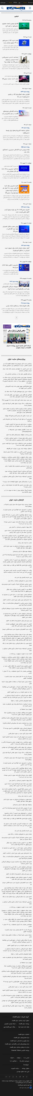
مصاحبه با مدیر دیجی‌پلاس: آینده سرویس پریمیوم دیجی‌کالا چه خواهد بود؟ (10, 59)
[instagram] (26, 1076)
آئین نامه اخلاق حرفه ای (23, 1072)
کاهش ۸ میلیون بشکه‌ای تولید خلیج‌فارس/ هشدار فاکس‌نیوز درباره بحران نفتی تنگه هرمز (19, 625)
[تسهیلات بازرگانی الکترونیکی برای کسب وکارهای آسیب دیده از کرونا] (23, 284)
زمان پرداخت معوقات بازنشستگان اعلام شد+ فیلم (19, 435)
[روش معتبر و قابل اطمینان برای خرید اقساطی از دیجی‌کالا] (23, 229)
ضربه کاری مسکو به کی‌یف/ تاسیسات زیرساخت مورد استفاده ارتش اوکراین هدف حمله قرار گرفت (18, 472)
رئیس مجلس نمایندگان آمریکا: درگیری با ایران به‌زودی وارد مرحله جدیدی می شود (17, 585)
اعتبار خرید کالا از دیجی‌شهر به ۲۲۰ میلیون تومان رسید (10, 41)
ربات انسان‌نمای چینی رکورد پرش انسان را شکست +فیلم (17, 600)
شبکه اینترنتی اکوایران (9, 1024)
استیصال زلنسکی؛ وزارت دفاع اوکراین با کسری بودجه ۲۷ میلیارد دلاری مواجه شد (17, 729)
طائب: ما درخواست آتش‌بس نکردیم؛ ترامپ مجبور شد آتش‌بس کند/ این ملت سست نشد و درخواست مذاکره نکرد (18, 572)
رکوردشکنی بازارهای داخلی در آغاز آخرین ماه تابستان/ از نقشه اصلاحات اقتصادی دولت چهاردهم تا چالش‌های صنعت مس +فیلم (17, 615)
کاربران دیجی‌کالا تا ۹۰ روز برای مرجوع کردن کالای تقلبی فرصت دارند (16, 211)
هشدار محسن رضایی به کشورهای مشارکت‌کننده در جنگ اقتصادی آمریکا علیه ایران (17, 604)
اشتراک (12, 1058)
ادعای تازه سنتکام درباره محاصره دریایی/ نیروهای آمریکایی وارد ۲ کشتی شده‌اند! (17, 609)
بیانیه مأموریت (15, 1068)
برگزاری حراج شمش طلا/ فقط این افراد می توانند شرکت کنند (17, 566)
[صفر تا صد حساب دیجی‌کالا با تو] (23, 78)
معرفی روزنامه (25, 1068)
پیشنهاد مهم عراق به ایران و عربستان (22, 551)
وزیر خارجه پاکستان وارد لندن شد (23, 577)
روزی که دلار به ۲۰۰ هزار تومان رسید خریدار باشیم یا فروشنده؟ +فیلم (18, 677)
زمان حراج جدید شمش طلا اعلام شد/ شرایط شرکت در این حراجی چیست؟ (17, 486)
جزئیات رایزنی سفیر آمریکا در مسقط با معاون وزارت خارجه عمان (17, 682)
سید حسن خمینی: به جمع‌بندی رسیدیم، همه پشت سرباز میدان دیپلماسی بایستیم (17, 370)
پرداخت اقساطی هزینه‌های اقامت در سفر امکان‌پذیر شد (10, 112)
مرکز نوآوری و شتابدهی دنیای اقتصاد (19, 1041)
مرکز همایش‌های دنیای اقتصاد (21, 1038)
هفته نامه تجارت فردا (23, 1027)
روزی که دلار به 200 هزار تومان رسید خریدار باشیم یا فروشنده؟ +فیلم (18, 931)
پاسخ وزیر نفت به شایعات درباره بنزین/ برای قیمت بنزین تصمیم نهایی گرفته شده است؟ (17, 444)
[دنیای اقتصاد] (15, 8)
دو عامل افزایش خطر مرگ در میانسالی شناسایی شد (18, 374)
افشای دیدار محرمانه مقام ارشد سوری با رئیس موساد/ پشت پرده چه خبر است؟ (18, 523)
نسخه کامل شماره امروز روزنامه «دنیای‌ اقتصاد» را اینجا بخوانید (19, 347)
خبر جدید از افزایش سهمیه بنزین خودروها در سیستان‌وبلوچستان (20, 430)
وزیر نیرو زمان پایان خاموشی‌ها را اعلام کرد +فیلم (19, 621)
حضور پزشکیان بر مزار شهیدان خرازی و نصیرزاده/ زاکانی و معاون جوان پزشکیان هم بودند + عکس (17, 743)
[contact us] (9, 1076)
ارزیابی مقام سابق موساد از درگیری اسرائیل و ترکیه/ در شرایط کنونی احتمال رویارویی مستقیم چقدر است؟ (18, 439)
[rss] (16, 1076)
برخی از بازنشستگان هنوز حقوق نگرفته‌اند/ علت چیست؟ (17, 482)
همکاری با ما (13, 1061)
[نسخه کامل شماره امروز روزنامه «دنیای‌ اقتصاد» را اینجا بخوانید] (16, 333)
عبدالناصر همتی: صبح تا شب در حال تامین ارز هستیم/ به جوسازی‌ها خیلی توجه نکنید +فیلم (17, 595)
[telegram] (20, 1076)
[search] (2, 8)
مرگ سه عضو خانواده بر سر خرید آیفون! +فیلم (19, 692)
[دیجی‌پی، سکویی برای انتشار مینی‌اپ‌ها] (23, 267)
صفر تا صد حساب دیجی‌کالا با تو (10, 80)
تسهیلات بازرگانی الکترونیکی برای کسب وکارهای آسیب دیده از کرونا (15, 288)
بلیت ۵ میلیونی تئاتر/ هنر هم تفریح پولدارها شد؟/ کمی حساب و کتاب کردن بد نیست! (17, 556)
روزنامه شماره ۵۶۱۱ (25, 128)
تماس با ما (26, 1058)
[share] (13, 1076)
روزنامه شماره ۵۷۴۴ (25, 92)
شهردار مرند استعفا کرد (26, 709)
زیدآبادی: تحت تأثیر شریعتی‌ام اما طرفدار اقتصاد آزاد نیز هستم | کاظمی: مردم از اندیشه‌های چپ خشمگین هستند (17, 365)
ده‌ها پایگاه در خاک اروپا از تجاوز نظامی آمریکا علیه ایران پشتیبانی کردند (17, 404)
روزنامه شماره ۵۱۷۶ (25, 245)
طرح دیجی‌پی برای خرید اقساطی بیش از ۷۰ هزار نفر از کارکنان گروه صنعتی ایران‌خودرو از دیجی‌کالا (10, 189)
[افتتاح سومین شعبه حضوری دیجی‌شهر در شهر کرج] (23, 25)
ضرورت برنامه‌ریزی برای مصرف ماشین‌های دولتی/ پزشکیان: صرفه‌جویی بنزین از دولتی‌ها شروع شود (16, 719)
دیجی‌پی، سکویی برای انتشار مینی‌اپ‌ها (10, 266)
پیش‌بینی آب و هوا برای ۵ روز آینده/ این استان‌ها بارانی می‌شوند (17, 420)
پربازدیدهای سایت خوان (16, 359)
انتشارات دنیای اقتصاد (23, 1034)
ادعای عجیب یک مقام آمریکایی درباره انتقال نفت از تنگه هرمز (17, 644)
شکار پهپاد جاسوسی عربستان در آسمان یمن (20, 527)
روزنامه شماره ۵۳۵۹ (25, 207)
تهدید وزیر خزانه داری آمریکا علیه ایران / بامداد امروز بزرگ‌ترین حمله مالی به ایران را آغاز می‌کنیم (18, 531)
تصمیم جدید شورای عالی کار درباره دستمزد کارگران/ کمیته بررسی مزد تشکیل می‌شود (17, 738)
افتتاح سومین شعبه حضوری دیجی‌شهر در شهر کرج (10, 25)
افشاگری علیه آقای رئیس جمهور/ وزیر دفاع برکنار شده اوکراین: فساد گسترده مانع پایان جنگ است (18, 396)
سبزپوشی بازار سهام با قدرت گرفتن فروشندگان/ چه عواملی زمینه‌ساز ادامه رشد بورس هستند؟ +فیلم (17, 748)
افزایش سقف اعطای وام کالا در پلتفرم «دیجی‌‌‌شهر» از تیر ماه (18, 95)
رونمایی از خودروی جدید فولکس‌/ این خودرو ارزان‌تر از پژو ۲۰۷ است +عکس (17, 510)
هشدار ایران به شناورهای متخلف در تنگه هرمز (20, 581)
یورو (16, 2)
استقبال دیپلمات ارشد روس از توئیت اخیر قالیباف (19, 449)
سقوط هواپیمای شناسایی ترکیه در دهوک (21, 701)
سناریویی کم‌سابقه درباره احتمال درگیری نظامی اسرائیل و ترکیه (17, 477)
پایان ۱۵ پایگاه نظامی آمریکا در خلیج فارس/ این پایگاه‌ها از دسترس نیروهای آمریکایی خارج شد (17, 688)
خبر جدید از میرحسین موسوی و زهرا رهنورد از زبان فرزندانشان (18, 467)
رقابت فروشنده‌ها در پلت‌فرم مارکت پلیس (17, 306)
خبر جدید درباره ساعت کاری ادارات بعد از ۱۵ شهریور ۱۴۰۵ (17, 400)
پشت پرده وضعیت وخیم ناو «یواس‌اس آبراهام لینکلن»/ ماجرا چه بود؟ (17, 724)
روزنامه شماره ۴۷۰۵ (25, 303)
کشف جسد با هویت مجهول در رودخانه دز (21, 654)
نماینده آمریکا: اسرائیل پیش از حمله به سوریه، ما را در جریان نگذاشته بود (18, 491)
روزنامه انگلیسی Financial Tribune (20, 1050)
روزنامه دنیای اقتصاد (24, 1024)
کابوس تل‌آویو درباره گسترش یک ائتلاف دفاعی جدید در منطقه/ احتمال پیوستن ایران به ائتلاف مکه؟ (17, 667)
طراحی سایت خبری (25, 1087)
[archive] (6, 1076)
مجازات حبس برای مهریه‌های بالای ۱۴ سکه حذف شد (18, 391)
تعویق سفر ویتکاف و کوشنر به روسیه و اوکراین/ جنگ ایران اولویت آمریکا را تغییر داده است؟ (18, 713)
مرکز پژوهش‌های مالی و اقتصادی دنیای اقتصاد (17, 1044)
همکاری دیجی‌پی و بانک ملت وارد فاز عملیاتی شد (10, 170)
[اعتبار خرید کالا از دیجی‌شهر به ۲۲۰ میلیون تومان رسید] (23, 42)
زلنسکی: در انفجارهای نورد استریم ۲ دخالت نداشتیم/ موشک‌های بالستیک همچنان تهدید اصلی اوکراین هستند (17, 561)
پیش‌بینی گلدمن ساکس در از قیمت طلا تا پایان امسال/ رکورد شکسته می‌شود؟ (17, 453)
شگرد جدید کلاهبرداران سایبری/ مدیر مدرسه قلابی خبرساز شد (17, 630)
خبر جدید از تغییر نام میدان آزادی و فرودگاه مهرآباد (18, 416)
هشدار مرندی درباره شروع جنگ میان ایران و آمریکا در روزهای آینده (18, 505)
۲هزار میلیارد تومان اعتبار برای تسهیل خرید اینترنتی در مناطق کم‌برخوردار (17, 249)
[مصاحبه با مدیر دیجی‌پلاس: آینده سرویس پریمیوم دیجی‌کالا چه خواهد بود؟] (23, 59)
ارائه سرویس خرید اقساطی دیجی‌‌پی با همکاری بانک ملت (16, 151)
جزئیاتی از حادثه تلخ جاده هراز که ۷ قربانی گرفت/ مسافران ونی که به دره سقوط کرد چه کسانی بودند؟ (18, 425)
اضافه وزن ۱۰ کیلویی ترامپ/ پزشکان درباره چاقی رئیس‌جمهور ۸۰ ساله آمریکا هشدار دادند (19, 590)
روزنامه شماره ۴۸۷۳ (14, 281)
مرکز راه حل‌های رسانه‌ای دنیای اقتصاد (19, 1047)
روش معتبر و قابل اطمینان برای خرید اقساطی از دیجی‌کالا (10, 229)
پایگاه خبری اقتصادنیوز (9, 1027)
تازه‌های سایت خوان (16, 500)
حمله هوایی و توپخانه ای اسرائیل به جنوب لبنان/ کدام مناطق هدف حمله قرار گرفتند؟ (18, 547)
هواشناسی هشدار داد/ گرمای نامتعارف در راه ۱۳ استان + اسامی (17, 672)
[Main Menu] (30, 8)
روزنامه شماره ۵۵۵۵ (25, 147)
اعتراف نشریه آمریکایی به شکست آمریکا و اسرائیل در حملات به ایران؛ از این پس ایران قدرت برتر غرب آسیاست (17, 696)
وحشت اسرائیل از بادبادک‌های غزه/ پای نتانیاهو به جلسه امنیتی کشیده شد (17, 705)
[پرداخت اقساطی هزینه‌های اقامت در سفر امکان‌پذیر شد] (23, 113)
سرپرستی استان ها (24, 1061)
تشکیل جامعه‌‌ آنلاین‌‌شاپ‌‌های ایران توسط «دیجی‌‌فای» (17, 131)
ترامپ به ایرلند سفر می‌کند (25, 543)
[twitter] (23, 1076)
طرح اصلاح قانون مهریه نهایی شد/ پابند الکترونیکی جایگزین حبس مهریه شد (18, 387)
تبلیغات (18, 1058)
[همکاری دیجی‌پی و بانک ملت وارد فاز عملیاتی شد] (23, 168)
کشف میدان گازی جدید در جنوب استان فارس (20, 734)
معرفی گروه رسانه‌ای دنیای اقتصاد (20, 1021)
